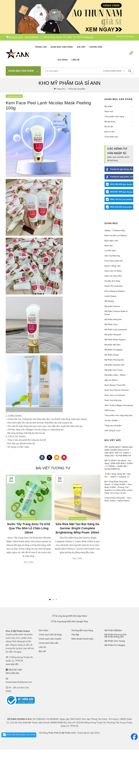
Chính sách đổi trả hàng (50, 634)
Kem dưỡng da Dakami (114, 291)
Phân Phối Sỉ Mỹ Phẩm (59, 733)
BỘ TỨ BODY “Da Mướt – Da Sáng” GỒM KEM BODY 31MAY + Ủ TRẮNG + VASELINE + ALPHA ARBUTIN (119, 464)
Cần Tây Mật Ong (112, 256)
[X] (49, 457)
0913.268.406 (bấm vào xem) (20, 735)
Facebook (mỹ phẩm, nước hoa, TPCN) (121, 177)
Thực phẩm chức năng (114, 116)
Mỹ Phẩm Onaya (112, 355)
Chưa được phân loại (114, 261)
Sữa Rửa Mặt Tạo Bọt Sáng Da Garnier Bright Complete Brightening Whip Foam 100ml (77, 528)
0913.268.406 (32, 37)
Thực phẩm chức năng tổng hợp (118, 415)
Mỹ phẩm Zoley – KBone (115, 375)
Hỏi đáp (75, 634)
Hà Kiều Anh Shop (112, 281)
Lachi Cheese (110, 296)
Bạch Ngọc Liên (111, 240)
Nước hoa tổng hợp (113, 400)
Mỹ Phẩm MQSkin (113, 630)
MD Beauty (109, 301)
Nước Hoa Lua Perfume (115, 395)
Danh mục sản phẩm (62, 47)
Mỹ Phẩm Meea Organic (115, 339)
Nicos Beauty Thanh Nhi (115, 385)
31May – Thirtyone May (115, 230)
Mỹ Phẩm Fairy (111, 324)
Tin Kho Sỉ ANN (111, 420)
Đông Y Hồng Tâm (113, 266)
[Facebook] (42, 457)
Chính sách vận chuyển (50, 639)
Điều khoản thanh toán (82, 639)
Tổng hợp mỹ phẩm (76, 89)
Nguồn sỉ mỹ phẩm (125, 37)
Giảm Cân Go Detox (113, 271)
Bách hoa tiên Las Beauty (116, 235)
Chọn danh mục (112, 71)
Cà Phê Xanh (110, 250)
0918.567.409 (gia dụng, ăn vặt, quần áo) (121, 192)
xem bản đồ (12, 664)
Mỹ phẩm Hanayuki (113, 334)
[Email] (56, 457)
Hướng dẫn (95, 47)
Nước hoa (109, 111)
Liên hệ (76, 60)
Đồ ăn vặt (109, 126)
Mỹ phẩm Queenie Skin (115, 365)
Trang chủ (41, 47)
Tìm (130, 71)
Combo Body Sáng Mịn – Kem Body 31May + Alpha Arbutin (118, 499)
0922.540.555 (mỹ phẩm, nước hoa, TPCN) (121, 207)
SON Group (110, 410)
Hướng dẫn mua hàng (82, 630)
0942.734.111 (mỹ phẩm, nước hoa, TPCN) (121, 199)
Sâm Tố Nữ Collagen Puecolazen (119, 405)
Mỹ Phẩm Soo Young (115, 641)
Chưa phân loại (111, 137)
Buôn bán (109, 245)
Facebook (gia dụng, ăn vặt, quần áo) (121, 169)
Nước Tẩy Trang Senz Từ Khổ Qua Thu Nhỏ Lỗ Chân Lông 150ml (28, 528)
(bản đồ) (89, 37)
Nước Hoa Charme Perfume (117, 390)
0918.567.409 (16, 37)
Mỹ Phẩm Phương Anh (114, 360)
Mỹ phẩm (109, 106)
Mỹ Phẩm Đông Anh (113, 319)
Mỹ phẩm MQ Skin (112, 345)
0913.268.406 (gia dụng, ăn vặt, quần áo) (121, 184)
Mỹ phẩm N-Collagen (114, 350)
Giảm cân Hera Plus (113, 276)
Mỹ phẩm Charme (112, 306)
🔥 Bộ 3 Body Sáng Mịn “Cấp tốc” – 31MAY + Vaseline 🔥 (118, 475)
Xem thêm (29, 562)
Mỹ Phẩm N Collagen (115, 645)
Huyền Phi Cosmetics (114, 286)
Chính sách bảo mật (48, 643)
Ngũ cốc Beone (111, 380)
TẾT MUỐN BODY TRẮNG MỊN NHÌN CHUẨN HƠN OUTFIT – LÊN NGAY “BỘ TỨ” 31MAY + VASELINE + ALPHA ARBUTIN (119, 451)
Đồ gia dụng (110, 121)
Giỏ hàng (63, 60)
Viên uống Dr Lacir (113, 430)
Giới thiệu (43, 630)
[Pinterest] (64, 457)
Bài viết (81, 47)
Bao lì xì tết (109, 132)
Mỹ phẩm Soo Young (113, 370)
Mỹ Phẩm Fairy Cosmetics (116, 329)
